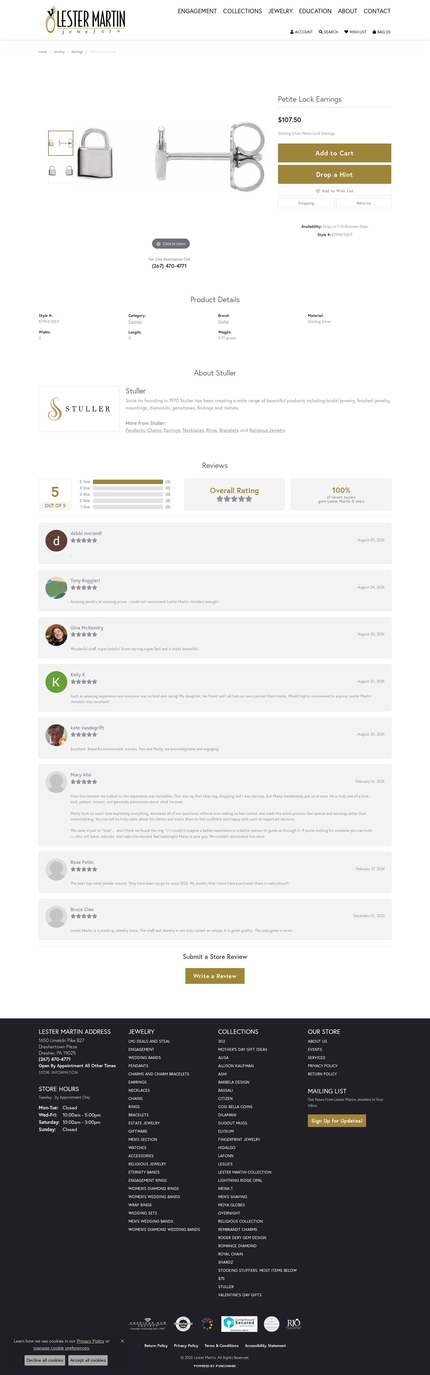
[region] (170, 156)
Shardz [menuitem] (225, 1262)
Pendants (135, 430)
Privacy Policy (322, 1065)
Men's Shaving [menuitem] (232, 1196)
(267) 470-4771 (169, 265)
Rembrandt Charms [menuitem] (237, 1229)
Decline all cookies (44, 1360)
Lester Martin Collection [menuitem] (244, 1172)
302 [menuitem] (221, 1041)
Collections (242, 11)
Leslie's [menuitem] (225, 1164)
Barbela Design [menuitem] (233, 1082)
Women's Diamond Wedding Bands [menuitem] (164, 1229)
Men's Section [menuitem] (142, 1139)
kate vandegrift (87, 727)
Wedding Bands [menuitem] (144, 1057)
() (168, 481)
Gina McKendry (87, 627)
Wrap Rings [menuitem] (140, 1205)
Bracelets (229, 430)
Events (315, 1049)
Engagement (197, 11)
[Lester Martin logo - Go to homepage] (85, 20)
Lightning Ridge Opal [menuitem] (240, 1180)
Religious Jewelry (267, 430)
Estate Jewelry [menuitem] (144, 1123)
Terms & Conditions (222, 1345)
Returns (364, 203)
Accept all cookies (88, 1360)
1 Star (85, 506)
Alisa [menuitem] (223, 1057)
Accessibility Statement (265, 1345)
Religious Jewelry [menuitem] (147, 1164)
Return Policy (322, 1074)
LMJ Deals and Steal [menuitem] (149, 1041)
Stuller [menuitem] (226, 1286)
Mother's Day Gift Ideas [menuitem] (242, 1049)
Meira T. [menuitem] (226, 1188)
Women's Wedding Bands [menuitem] (154, 1196)
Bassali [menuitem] (225, 1090)
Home (43, 52)
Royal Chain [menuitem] (230, 1254)
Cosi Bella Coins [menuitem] (235, 1106)
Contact (377, 11)
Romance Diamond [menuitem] (237, 1245)
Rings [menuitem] (134, 1106)
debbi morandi (86, 533)
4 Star (85, 488)
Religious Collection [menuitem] (240, 1221)
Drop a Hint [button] (334, 174)
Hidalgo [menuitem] (226, 1147)
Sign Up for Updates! (337, 1120)
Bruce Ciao (82, 909)
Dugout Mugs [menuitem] (232, 1123)
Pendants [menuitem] (138, 1065)
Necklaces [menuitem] (139, 1090)
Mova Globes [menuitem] (231, 1205)
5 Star (85, 481)
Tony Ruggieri (85, 580)
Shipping (306, 203)
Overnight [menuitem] (229, 1213)
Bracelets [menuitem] (138, 1115)
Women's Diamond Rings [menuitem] (153, 1188)
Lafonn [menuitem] (226, 1155)
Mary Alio (81, 774)
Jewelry (280, 11)
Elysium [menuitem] (226, 1131)
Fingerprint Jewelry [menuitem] (239, 1139)
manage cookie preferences (61, 1347)
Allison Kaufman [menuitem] (236, 1065)
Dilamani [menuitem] (227, 1115)
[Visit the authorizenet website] (183, 1324)
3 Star (85, 494)
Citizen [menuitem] (225, 1098)
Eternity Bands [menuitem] (144, 1172)
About (347, 11)
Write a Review (214, 976)
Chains (154, 430)
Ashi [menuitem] (222, 1074)
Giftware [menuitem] (137, 1131)
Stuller (223, 321)
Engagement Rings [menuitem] (147, 1180)
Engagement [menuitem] (141, 1049)
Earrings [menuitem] (137, 1082)
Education (315, 11)
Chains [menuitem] (135, 1098)
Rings (211, 430)
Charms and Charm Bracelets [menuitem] (158, 1074)
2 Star (85, 500)
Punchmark (226, 1366)
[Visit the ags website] (147, 1324)
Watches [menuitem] (137, 1147)
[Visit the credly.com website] (272, 1324)
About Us (317, 1041)
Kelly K (78, 674)
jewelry (59, 52)
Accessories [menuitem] (141, 1155)
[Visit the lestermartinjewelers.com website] (207, 1324)
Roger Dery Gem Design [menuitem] (242, 1237)
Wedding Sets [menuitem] (142, 1213)
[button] (301, 32)
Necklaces (193, 430)
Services (316, 1057)
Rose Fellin (82, 862)
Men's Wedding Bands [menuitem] (150, 1221)
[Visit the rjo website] (294, 1324)
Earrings (77, 52)
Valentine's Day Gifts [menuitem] (240, 1295)
